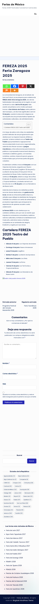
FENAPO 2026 (11, 562)
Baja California (23, 476)
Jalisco (17, 493)
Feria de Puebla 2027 (13, 554)
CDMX (7, 483)
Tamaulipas (8, 510)
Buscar (19, 455)
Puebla (17, 500)
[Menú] (35, 13)
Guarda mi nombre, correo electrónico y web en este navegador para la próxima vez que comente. (19, 396)
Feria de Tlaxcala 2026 (14, 585)
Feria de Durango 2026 (14, 558)
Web (4, 384)
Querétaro (27, 500)
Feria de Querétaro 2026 (15, 589)
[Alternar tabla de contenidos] (27, 124)
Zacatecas (8, 517)
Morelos (7, 496)
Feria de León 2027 (13, 530)
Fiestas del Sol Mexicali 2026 (16, 581)
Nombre (6, 363)
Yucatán (19, 513)
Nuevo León (28, 496)
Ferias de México (13, 4)
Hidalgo (7, 493)
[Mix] (6, 90)
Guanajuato (24, 489)
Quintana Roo (9, 503)
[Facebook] (14, 86)
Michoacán (29, 493)
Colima (18, 486)
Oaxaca (7, 500)
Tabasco (26, 506)
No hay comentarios (8, 80)
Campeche (24, 479)
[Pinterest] (22, 86)
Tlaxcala (19, 510)
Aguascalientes (9, 476)
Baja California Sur (10, 479)
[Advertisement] (19, 36)
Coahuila (8, 486)
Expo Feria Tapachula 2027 (16, 534)
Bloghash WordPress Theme (23, 600)
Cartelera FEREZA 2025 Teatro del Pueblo (17, 127)
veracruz (8, 513)
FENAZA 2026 (10, 569)
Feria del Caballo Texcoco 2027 (17, 542)
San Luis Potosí (22, 503)
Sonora (17, 506)
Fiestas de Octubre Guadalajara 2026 (20, 573)
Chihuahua (28, 483)
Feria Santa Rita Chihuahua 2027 (18, 546)
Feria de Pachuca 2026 (14, 577)
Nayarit (17, 496)
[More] (14, 90)
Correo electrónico (10, 374)
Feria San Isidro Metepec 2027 (17, 550)
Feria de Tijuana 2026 (14, 566)
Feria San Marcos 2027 (14, 538)
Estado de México (10, 489)
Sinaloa (7, 506)
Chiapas (17, 483)
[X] (30, 86)
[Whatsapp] (6, 86)
